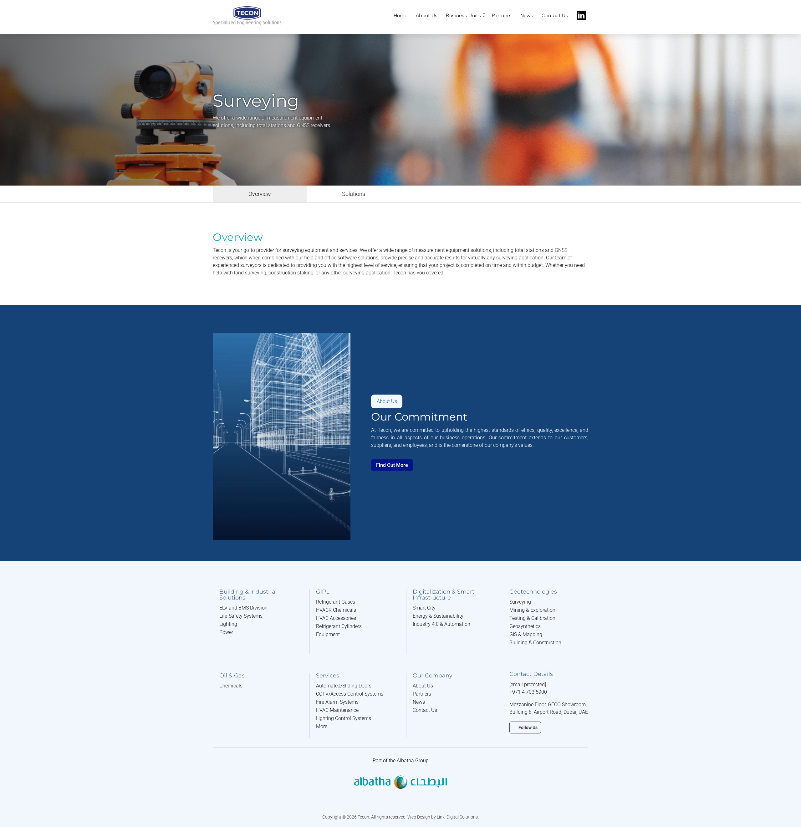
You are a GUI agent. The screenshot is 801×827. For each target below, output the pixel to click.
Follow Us (528, 727)
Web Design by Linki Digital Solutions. (443, 816)
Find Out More (392, 465)
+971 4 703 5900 (528, 692)
